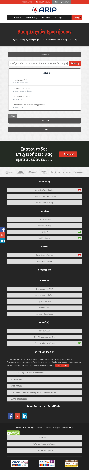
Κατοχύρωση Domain (44, 255)
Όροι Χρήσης (44, 437)
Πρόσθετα (46, 17)
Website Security (44, 225)
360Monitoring (44, 238)
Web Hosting (31, 17)
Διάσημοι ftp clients (22, 89)
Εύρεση (75, 63)
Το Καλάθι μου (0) (43, 2)
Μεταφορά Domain (44, 261)
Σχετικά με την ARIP (44, 289)
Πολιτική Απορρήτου (44, 450)
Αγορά (78, 17)
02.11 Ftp (73, 39)
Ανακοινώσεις (44, 307)
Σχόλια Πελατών (44, 301)
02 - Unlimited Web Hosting (56, 39)
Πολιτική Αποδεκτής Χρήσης (44, 444)
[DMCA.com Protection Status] (44, 432)
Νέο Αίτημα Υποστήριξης (44, 337)
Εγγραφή (69, 154)
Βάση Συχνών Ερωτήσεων (31, 39)
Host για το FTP (21, 81)
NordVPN (44, 232)
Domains (17, 17)
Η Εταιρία (59, 17)
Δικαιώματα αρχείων (22, 97)
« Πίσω (13, 116)
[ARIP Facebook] (10, 416)
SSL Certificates (44, 219)
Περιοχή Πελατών (61, 2)
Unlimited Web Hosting (44, 190)
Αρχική (14, 39)
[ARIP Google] (17, 416)
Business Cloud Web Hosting (44, 196)
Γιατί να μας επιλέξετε (44, 295)
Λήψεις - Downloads (44, 314)
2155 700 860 (16, 386)
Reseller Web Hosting (44, 202)
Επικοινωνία (26, 2)
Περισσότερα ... (63, 365)
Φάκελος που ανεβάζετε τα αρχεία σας (29, 105)
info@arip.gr (16, 379)
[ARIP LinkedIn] (24, 416)
